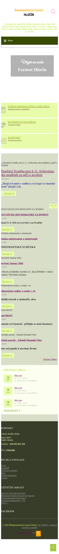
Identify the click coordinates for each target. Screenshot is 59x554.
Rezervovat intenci (9, 470)
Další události (11, 410)
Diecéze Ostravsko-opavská (13, 493)
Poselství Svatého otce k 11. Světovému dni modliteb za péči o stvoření (27, 173)
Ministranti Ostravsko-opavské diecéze (18, 495)
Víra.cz (4, 503)
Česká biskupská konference (13, 498)
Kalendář (5, 468)
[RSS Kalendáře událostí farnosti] (38, 534)
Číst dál (8, 194)
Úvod (3, 465)
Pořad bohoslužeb (9, 475)
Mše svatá (18, 376)
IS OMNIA (43, 525)
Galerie (4, 478)
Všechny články (50, 359)
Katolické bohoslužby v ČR (13, 500)
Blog (3, 473)
